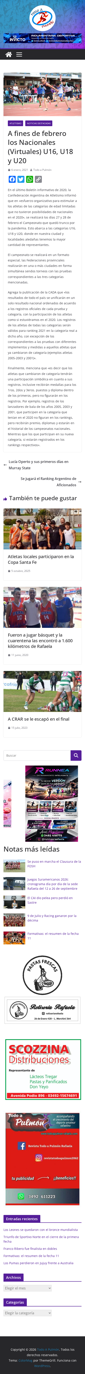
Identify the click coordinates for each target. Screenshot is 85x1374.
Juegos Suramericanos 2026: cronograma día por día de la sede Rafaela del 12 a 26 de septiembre (52, 884)
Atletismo (15, 123)
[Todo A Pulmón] (8, 54)
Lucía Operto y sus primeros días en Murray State (38, 464)
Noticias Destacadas (39, 123)
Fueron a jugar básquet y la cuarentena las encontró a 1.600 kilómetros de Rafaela (40, 640)
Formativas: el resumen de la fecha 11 (31, 1256)
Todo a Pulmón (42, 170)
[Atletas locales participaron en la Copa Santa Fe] (42, 511)
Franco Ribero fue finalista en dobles (30, 1249)
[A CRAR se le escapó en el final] (42, 674)
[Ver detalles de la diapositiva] (42, 38)
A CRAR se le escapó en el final (38, 719)
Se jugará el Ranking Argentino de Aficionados (48, 481)
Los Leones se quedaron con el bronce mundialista (40, 1230)
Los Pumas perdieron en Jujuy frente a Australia (38, 1263)
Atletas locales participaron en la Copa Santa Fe (41, 559)
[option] (42, 804)
